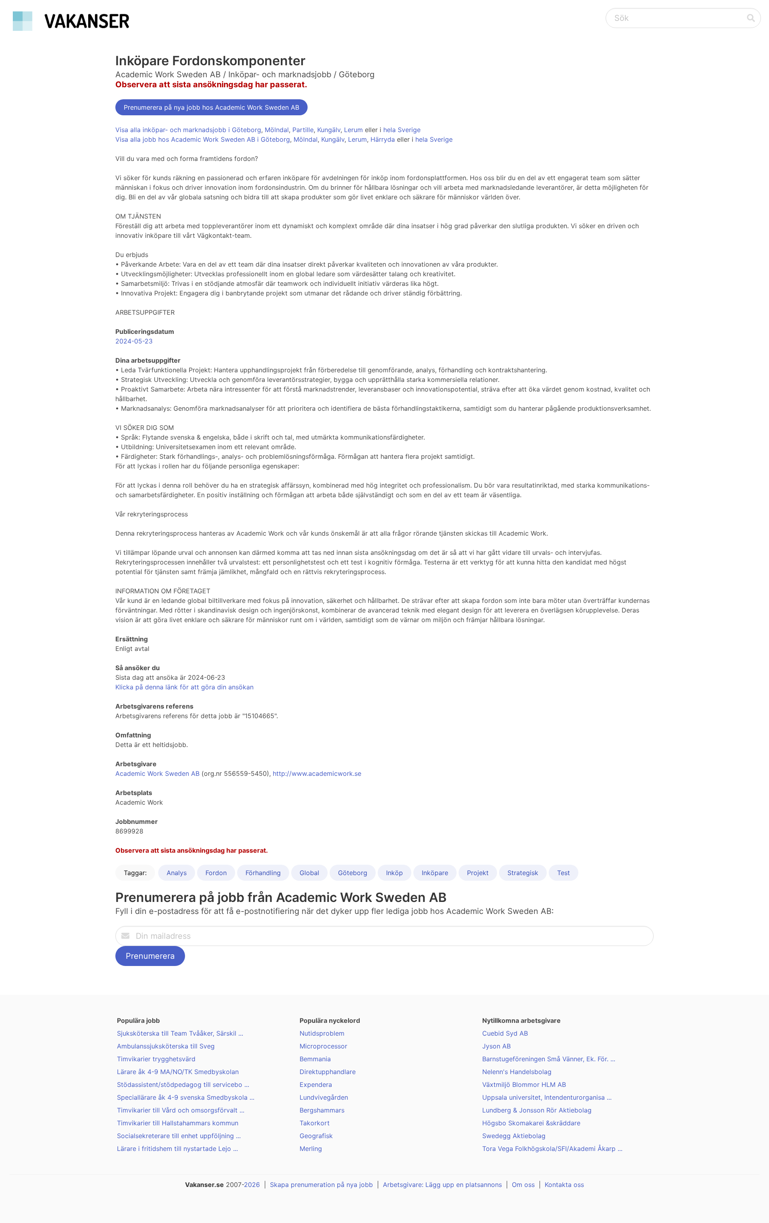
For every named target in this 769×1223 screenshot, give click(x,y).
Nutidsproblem (322, 1033)
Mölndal (277, 130)
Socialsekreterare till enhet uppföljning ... (179, 1136)
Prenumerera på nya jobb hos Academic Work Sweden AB (211, 107)
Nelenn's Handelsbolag (517, 1072)
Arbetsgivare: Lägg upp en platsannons (442, 1185)
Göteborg (352, 873)
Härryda (382, 139)
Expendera (316, 1084)
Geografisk (316, 1136)
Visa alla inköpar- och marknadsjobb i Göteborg (188, 130)
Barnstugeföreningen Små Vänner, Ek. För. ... (548, 1059)
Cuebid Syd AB (505, 1033)
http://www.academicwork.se (317, 773)
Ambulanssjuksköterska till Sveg (166, 1046)
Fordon (216, 873)
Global (309, 873)
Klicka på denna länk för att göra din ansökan (184, 687)
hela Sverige (402, 130)
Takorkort (315, 1123)
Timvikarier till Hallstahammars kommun (177, 1123)
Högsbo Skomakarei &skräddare (531, 1123)
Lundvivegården (324, 1097)
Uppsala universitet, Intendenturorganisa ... (547, 1097)
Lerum (353, 130)
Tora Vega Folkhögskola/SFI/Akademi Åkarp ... (552, 1149)
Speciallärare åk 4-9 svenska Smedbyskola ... (185, 1097)
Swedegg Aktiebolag (514, 1136)
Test (563, 873)
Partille (303, 130)
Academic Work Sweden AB (157, 773)
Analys (177, 873)
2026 (252, 1185)
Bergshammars (322, 1110)
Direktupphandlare (328, 1072)
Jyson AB (496, 1046)
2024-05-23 (134, 341)
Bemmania (315, 1059)
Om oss (523, 1185)
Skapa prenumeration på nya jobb (321, 1185)
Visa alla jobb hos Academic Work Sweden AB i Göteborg (202, 139)
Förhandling (263, 873)
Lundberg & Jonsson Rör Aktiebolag (537, 1110)
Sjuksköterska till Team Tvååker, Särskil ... (180, 1033)
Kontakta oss (564, 1185)
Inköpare (435, 873)
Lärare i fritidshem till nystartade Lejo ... (177, 1149)
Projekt (478, 873)
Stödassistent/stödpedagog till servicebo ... (183, 1084)
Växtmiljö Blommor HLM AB (524, 1084)
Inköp (394, 873)
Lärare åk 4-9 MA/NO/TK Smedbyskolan (178, 1072)
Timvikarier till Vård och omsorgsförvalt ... (180, 1110)
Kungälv (328, 130)
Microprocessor (323, 1046)
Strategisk (522, 873)
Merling (311, 1149)
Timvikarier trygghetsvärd (156, 1059)
